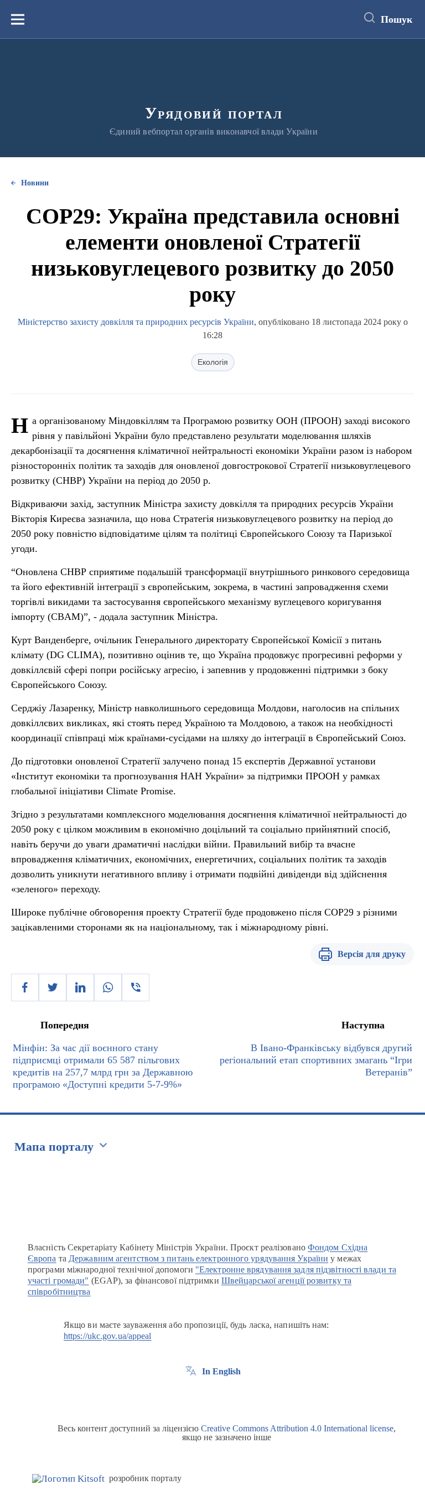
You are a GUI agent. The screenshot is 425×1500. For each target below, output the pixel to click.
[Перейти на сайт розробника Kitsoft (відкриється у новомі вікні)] (68, 1478)
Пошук (396, 19)
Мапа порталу (54, 1147)
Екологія (213, 362)
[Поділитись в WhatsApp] (108, 987)
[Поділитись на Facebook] (25, 987)
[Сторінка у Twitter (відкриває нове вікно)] (211, 1396)
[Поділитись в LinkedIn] (80, 987)
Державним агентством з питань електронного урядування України (198, 1258)
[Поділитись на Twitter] (52, 987)
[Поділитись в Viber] (135, 987)
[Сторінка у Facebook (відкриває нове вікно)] (191, 1396)
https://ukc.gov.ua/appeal (108, 1336)
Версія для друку (372, 954)
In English (221, 1371)
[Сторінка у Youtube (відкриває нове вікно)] (232, 1396)
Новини (35, 183)
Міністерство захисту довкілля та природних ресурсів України (136, 322)
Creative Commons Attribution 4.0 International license (297, 1428)
